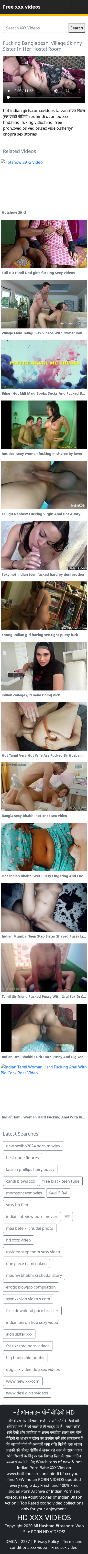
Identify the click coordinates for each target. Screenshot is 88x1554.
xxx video (38, 1547)
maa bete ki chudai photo (29, 1228)
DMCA (11, 1541)
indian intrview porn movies (32, 1216)
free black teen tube (60, 1181)
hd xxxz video (18, 1240)
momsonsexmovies (24, 1193)
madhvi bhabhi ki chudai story (34, 1275)
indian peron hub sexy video (32, 1322)
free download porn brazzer (32, 1310)
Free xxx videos (22, 6)
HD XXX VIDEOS (44, 1517)
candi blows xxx (20, 1181)
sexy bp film (17, 1204)
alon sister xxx (19, 1334)
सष (67, 1216)
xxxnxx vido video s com (28, 1299)
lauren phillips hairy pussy (30, 1169)
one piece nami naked (26, 1263)
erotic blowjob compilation (31, 1287)
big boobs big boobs (25, 1357)
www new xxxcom (22, 1381)
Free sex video (64, 1547)
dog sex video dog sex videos (33, 1369)
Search (76, 28)
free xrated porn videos (28, 1346)
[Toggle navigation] (78, 7)
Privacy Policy (46, 1541)
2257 (25, 1541)
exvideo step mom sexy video (33, 1251)
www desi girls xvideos (27, 1393)
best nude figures (22, 1157)
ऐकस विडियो (58, 1193)
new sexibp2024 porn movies (33, 1146)
